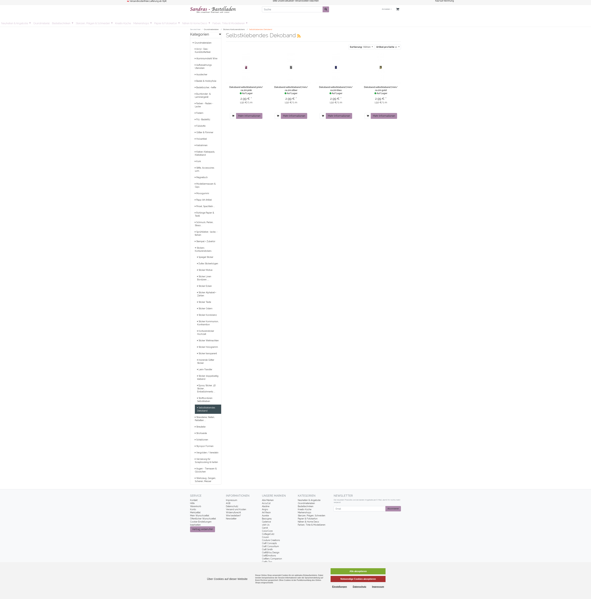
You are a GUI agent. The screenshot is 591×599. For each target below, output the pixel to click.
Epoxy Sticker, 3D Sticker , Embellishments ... (206, 388)
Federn (199, 113)
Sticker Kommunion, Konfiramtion (208, 323)
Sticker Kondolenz (207, 315)
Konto (193, 509)
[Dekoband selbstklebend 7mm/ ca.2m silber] (291, 67)
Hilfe (192, 503)
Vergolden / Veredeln (207, 452)
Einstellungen (339, 586)
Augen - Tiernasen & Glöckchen (206, 470)
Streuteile (200, 427)
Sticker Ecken (205, 286)
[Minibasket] (397, 9)
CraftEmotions (269, 555)
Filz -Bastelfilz (203, 119)
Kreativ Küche (123, 23)
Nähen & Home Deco (195, 23)
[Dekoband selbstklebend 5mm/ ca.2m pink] (246, 67)
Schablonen (202, 439)
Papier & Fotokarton (166, 23)
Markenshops (141, 23)
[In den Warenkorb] (233, 116)
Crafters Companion (272, 558)
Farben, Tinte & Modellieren (229, 23)
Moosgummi (202, 193)
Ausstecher (201, 74)
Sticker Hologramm (208, 347)
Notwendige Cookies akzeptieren (358, 579)
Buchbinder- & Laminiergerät (203, 95)
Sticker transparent (207, 353)
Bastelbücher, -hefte (206, 87)
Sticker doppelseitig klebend (207, 377)
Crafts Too (267, 562)
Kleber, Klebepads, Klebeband (205, 153)
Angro (265, 509)
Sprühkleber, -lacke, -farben (206, 233)
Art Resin (266, 512)
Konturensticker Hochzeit (205, 332)
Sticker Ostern (205, 308)
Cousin (265, 537)
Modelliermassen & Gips (205, 185)
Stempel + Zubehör (205, 241)
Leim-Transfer (205, 369)
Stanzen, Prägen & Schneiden (93, 23)
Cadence (266, 521)
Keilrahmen (201, 145)
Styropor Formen (204, 446)
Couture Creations (271, 540)
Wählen (360, 47)
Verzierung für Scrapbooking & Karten (206, 460)
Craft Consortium (270, 546)
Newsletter (231, 518)
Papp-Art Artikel (204, 200)
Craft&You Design (270, 552)
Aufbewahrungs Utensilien (203, 66)
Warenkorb (195, 506)
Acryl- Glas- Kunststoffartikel (203, 50)
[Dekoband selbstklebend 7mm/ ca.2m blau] (336, 67)
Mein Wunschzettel (199, 515)
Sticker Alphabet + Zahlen (206, 294)
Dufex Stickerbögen (208, 263)
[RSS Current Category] (299, 36)
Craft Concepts (269, 543)
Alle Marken (268, 500)
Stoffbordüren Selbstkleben (204, 399)
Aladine (265, 506)
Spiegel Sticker (205, 257)
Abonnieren (393, 508)
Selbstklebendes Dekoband (206, 409)
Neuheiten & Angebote (15, 23)
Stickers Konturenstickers (203, 249)
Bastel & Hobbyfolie (206, 81)
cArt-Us (265, 525)
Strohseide (201, 433)
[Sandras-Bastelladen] (223, 10)
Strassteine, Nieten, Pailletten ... (205, 419)
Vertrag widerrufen (202, 529)
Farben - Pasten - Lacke (204, 105)
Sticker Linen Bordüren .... (204, 278)
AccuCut (266, 503)
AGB (228, 503)
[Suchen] (326, 9)
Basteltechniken (61, 23)
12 (387, 47)
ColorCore (267, 531)
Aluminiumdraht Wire (206, 58)
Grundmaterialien (202, 43)
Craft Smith (267, 549)
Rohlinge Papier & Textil (204, 214)
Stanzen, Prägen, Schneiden (311, 515)
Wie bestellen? (233, 515)
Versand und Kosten (236, 509)
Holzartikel (201, 139)
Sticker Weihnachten (208, 340)
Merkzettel (195, 512)
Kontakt (193, 500)
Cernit (265, 528)
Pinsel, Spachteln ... (205, 206)
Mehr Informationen (249, 115)
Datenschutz (232, 506)
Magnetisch (202, 177)
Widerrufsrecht (233, 512)
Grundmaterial (41, 23)
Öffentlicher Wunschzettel (203, 518)
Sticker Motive (205, 270)
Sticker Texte (204, 302)
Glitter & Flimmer (204, 132)
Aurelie (265, 515)
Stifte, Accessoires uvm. (204, 169)
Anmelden (386, 9)
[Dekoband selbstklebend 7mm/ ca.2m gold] (381, 67)
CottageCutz (268, 534)
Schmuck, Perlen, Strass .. (204, 224)
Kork (198, 161)
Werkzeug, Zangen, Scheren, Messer (205, 479)
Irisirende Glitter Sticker (205, 361)
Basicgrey (267, 518)
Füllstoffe (200, 126)
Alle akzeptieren (358, 571)
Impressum (231, 500)
